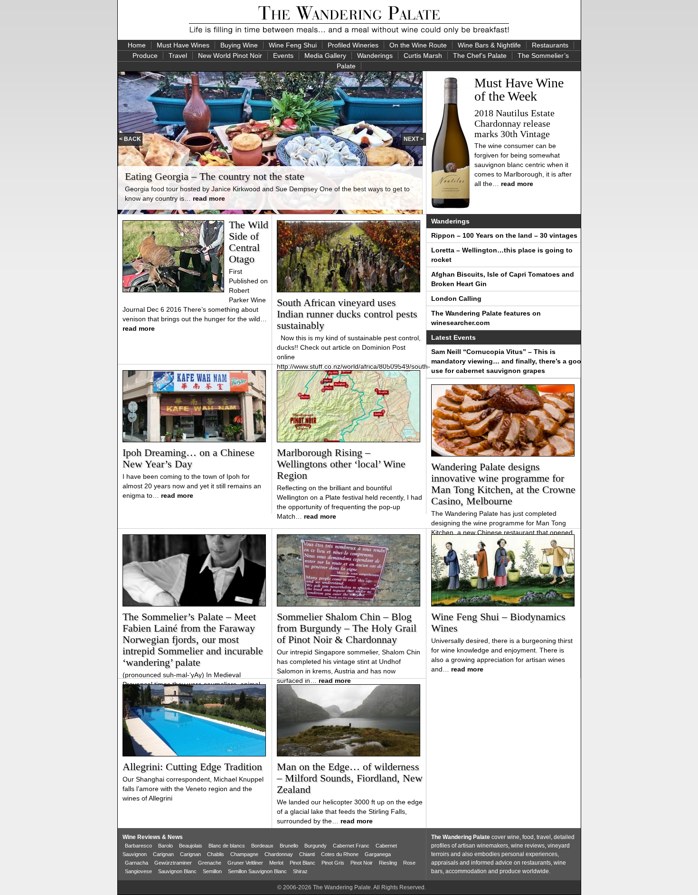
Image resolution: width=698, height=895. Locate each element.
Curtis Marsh (423, 55)
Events (283, 55)
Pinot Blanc (302, 863)
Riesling (388, 863)
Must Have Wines (183, 45)
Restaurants (550, 45)
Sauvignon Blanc (177, 871)
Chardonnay (278, 854)
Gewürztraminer (173, 863)
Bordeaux (262, 845)
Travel (178, 55)
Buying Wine (239, 45)
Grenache (209, 863)
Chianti (307, 854)
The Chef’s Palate (480, 55)
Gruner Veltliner (245, 863)
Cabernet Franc (351, 845)
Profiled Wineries (353, 45)
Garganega (378, 854)
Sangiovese (138, 871)
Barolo (165, 845)
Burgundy (315, 845)
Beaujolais (190, 845)
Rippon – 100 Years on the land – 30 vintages (504, 235)
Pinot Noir (361, 863)
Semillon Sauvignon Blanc (257, 871)
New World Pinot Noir (230, 55)
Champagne (244, 854)
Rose (409, 863)
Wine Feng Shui (293, 45)
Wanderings (375, 55)
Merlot (276, 863)
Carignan (163, 854)
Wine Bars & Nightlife (489, 45)
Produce (145, 55)
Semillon (212, 871)
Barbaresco (138, 845)
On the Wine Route (418, 45)
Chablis (215, 854)
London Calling (456, 298)
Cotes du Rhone (339, 854)
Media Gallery (325, 55)
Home (137, 45)
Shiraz (300, 871)
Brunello (289, 845)
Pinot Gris (332, 863)
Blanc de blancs (226, 845)
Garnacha (136, 863)
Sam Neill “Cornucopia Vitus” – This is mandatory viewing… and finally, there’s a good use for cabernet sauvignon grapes (508, 361)
